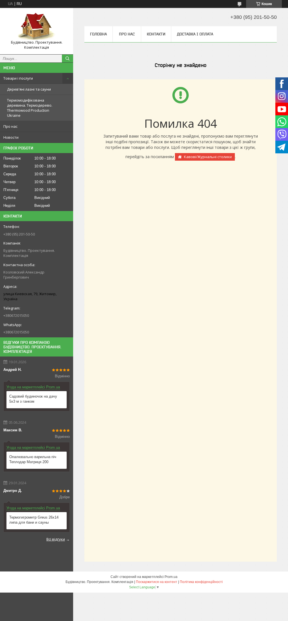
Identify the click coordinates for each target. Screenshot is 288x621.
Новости (11, 137)
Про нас (10, 126)
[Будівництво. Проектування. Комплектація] (36, 26)
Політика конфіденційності (201, 582)
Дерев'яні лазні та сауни (29, 89)
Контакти (156, 34)
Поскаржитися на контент (156, 582)
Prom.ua (171, 577)
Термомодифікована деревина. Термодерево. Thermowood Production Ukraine (29, 108)
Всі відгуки (55, 539)
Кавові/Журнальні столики (208, 156)
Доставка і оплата (195, 34)
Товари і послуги (18, 78)
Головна (98, 34)
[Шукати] (67, 58)
